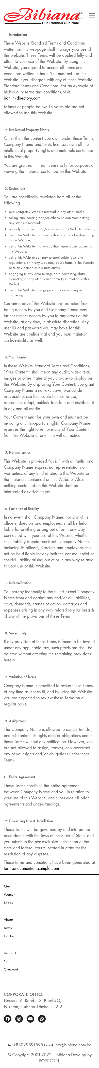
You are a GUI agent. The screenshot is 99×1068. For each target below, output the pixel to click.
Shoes (8, 902)
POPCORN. (49, 1061)
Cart (7, 961)
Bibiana (63, 1055)
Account (10, 953)
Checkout (11, 969)
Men (7, 886)
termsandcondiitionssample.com (31, 868)
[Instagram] (19, 1019)
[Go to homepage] (42, 16)
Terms (8, 927)
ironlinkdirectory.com (22, 98)
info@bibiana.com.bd (73, 1045)
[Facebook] (7, 1019)
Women (9, 894)
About (8, 919)
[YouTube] (30, 1019)
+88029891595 (28, 1045)
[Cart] (80, 15)
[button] (92, 15)
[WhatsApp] (42, 1019)
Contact (9, 936)
